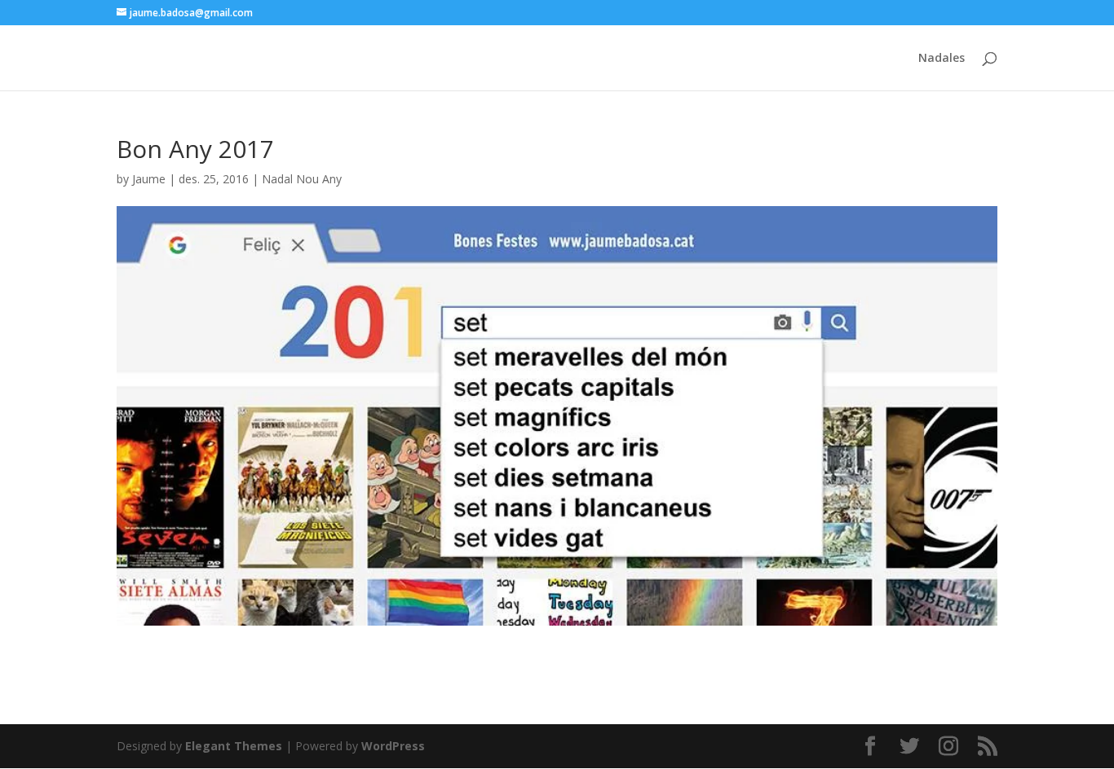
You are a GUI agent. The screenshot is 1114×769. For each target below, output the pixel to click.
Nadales (941, 58)
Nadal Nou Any (302, 179)
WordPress (393, 746)
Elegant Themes (233, 746)
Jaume (149, 179)
